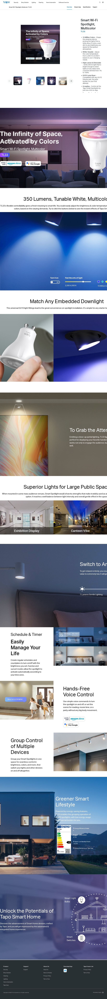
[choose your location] (103, 2)
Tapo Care (6, 985)
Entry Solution (7, 972)
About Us (45, 969)
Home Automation (8, 982)
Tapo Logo (6, 2)
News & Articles (47, 972)
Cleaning (5, 976)
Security (5, 969)
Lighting (5, 979)
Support (25, 969)
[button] (71, 81)
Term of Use (46, 979)
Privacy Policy (47, 976)
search (100, 2)
